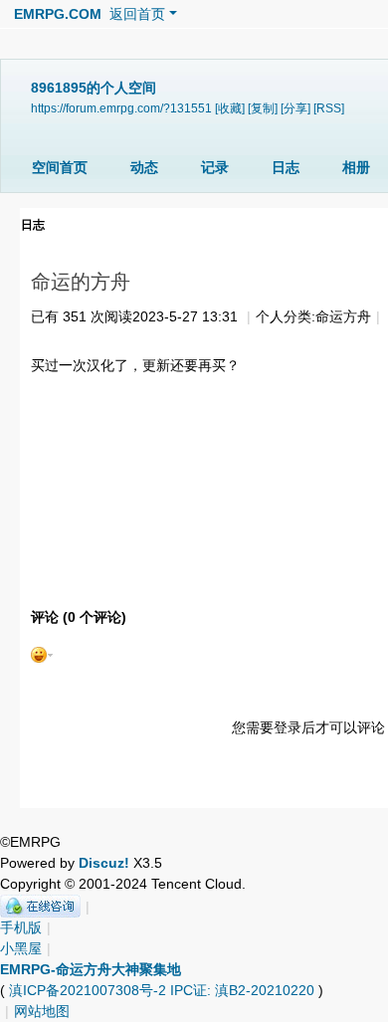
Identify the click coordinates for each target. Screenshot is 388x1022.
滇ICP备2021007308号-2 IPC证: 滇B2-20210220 (161, 990)
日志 (285, 167)
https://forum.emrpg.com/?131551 (121, 108)
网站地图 (42, 1011)
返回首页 (137, 14)
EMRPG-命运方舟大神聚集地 (90, 969)
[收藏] (230, 108)
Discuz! (104, 863)
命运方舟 (343, 316)
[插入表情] (42, 654)
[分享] (295, 108)
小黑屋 (21, 948)
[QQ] (40, 907)
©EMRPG (30, 842)
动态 (144, 167)
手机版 (21, 927)
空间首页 (60, 167)
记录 (215, 167)
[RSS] (328, 108)
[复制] (263, 108)
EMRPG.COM (57, 14)
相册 (356, 167)
